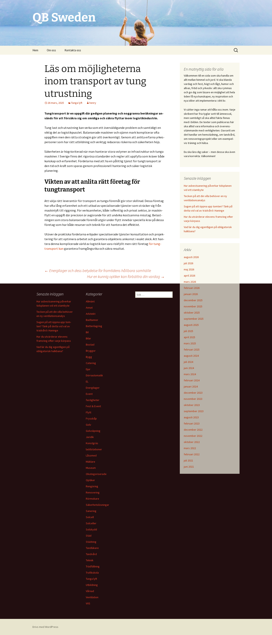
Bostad (90, 344)
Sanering (91, 511)
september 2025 (194, 318)
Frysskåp (91, 418)
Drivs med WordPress (45, 627)
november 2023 (193, 399)
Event (89, 394)
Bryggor (91, 350)
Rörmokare (92, 498)
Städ (88, 535)
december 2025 (193, 300)
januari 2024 (191, 386)
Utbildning (92, 585)
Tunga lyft (76, 103)
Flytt (88, 412)
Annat (89, 307)
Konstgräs (92, 443)
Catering (91, 363)
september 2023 (194, 411)
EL (87, 381)
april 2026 (189, 275)
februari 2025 (192, 349)
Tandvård (91, 554)
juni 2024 (189, 368)
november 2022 (193, 436)
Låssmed (91, 455)
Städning (91, 542)
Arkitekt (90, 314)
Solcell (90, 517)
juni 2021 (189, 466)
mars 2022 (190, 448)
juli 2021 (188, 460)
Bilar (88, 338)
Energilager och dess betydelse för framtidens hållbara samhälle (97, 270)
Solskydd (91, 529)
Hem (35, 50)
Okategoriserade (96, 474)
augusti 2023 (191, 417)
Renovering (93, 492)
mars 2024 (190, 374)
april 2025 (189, 337)
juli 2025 (188, 331)
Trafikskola (92, 572)
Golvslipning (93, 431)
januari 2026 (191, 294)
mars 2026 (190, 282)
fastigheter (92, 400)
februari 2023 (192, 423)
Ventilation (92, 597)
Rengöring (92, 486)
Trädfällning (93, 566)
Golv (88, 424)
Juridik (90, 437)
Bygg (89, 357)
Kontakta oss (73, 50)
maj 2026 (189, 269)
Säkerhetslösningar (97, 505)
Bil (87, 332)
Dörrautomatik (94, 375)
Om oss (51, 50)
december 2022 (193, 429)
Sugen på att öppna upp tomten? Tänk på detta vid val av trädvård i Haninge (53, 326)
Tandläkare (92, 548)
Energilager (93, 387)
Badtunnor (92, 320)
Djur (88, 369)
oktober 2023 (192, 405)
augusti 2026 (191, 257)
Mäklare (90, 461)
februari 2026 (192, 288)
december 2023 (193, 392)
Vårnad (90, 591)
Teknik (89, 560)
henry (92, 103)
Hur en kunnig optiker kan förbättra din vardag (126, 276)
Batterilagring (94, 326)
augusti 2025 (191, 325)
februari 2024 (192, 380)
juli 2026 (188, 263)
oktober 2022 (192, 442)
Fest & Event (93, 406)
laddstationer (94, 449)
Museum (91, 468)
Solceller (91, 523)
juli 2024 (188, 362)
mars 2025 (190, 343)
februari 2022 (192, 454)
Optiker (90, 480)
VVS (88, 603)
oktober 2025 (192, 312)
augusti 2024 (191, 355)
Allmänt (90, 301)
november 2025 (193, 306)
